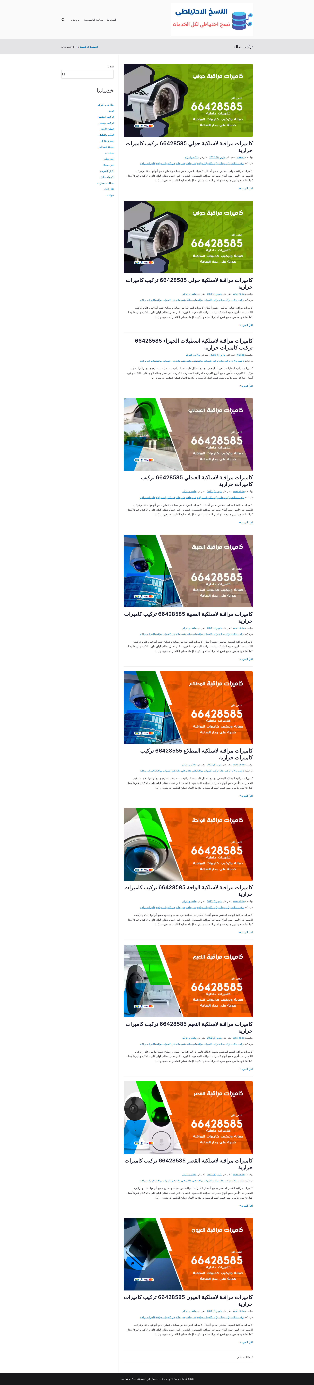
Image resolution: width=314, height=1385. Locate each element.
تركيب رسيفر (106, 122)
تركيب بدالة (224, 163)
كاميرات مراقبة (147, 163)
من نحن (75, 19)
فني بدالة (180, 163)
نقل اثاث (109, 188)
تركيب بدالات (237, 163)
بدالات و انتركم (192, 157)
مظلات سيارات (105, 183)
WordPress (131, 1379)
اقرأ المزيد (247, 188)
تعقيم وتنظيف (106, 134)
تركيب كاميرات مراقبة (207, 163)
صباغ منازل (107, 140)
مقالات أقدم (244, 1357)
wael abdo (238, 294)
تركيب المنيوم (106, 116)
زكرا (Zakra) (144, 1379)
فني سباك (108, 164)
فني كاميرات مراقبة (165, 163)
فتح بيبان (109, 158)
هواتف (110, 195)
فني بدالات (191, 163)
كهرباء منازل (107, 177)
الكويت (169, 1379)
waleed (240, 157)
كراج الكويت (107, 171)
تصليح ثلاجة (107, 128)
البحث (111, 66)
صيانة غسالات (106, 146)
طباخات (109, 153)
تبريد (111, 110)
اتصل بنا (111, 19)
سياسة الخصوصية (93, 19)
